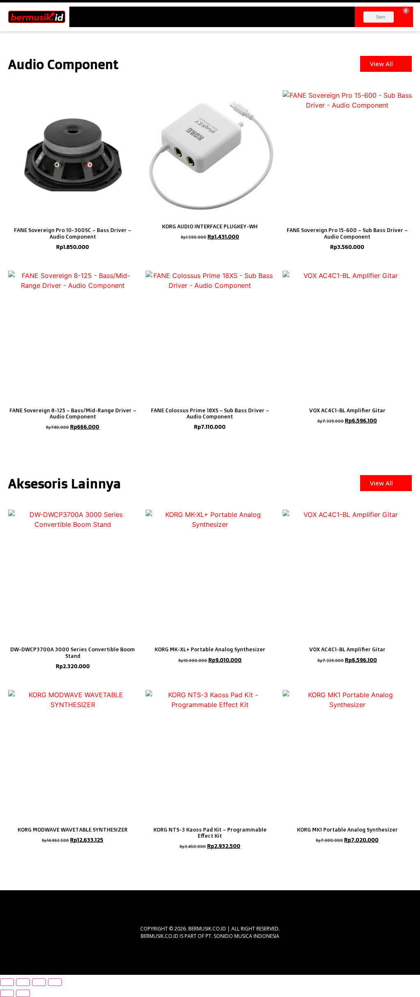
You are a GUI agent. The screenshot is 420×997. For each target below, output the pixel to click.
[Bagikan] (39, 982)
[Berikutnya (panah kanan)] (23, 993)
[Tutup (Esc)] (55, 982)
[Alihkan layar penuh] (23, 982)
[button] (212, 14)
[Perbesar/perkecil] (7, 982)
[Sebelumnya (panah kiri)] (7, 993)
